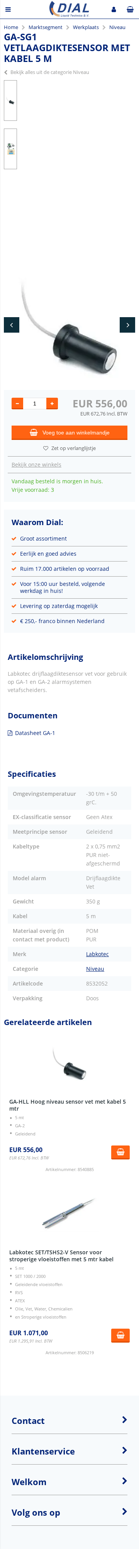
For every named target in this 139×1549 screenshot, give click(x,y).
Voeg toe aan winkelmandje (76, 432)
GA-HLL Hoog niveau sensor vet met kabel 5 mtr (67, 1105)
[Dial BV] (69, 15)
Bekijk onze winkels (36, 464)
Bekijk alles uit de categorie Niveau (49, 72)
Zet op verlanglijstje (73, 448)
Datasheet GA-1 (35, 733)
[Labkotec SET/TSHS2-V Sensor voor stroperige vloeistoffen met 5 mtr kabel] (69, 1214)
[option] (10, 100)
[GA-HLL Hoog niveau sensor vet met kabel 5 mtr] (69, 1064)
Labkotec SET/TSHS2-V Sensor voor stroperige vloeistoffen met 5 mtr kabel (61, 1255)
